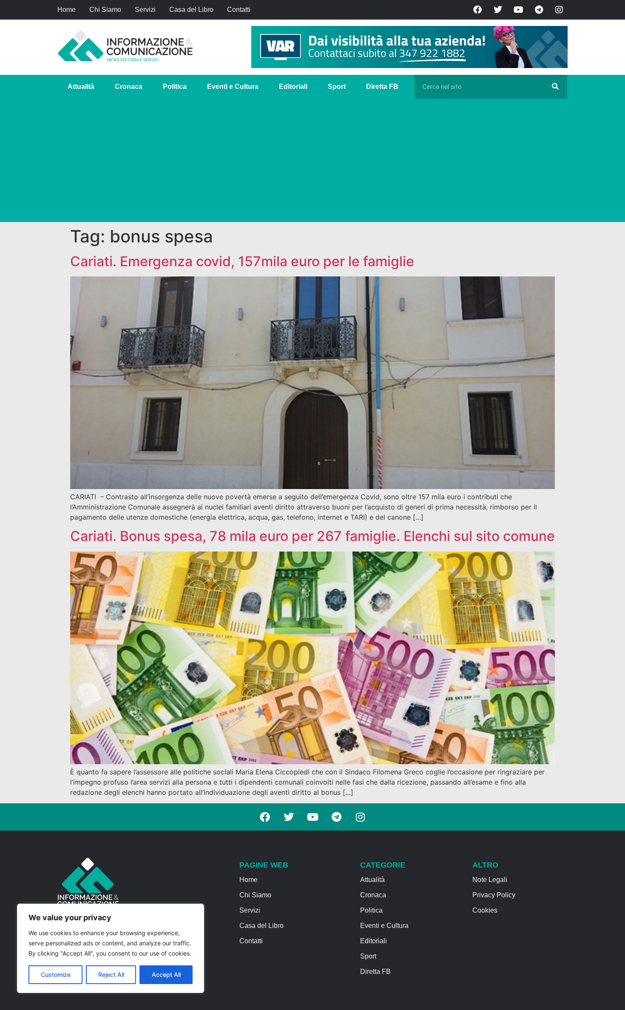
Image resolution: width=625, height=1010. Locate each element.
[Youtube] (518, 9)
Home (66, 9)
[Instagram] (559, 9)
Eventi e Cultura (233, 86)
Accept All (166, 974)
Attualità (81, 86)
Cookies (484, 910)
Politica (175, 86)
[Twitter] (497, 9)
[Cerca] (555, 87)
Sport (337, 86)
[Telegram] (538, 9)
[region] (110, 948)
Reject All (111, 974)
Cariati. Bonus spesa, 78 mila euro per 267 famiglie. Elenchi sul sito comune (312, 536)
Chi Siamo (105, 9)
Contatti (238, 9)
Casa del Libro (191, 9)
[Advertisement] (312, 162)
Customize (56, 974)
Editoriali (293, 86)
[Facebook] (477, 9)
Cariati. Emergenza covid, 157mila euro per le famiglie (242, 261)
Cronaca (128, 86)
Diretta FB (382, 86)
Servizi (145, 9)
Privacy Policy (493, 895)
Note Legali (489, 879)
